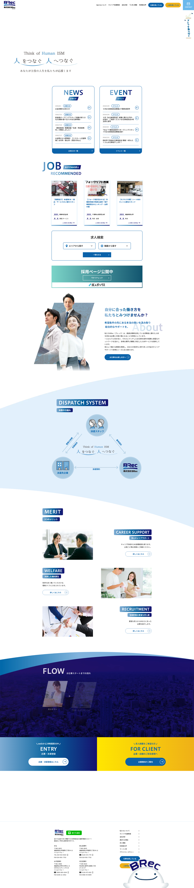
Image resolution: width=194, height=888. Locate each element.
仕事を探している (156, 5)
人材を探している (173, 5)
